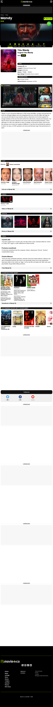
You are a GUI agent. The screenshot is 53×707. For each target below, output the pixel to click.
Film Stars (8, 687)
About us (22, 671)
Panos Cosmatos (15, 164)
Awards (7, 683)
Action (30, 72)
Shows (7, 679)
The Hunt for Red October (29, 327)
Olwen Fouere (49, 182)
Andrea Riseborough (16, 182)
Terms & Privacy (38, 671)
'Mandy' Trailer (5, 203)
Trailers (7, 681)
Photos (7, 685)
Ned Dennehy (38, 182)
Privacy (36, 672)
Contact (22, 673)
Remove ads (27, 5)
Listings (7, 675)
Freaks (37, 326)
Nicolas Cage (5, 182)
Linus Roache (27, 182)
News (6, 673)
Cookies (37, 674)
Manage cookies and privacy (41, 675)
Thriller (24, 72)
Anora (49, 326)
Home (2, 15)
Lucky (14, 326)
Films (6, 15)
